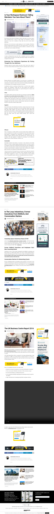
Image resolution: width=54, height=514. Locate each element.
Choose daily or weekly (7, 498)
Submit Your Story (11, 508)
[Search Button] (5, 1)
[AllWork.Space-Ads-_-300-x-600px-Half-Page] (43, 352)
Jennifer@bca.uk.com (12, 428)
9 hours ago (27, 303)
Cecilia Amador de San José (10, 19)
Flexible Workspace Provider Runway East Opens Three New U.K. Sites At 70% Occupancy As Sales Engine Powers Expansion (29, 477)
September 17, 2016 (17, 218)
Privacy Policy (20, 508)
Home (5, 12)
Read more (6, 201)
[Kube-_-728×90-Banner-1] (27, 10)
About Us (28, 508)
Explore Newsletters (50, 1)
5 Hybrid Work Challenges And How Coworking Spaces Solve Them (29, 302)
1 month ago (12, 196)
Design (7, 166)
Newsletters (15, 508)
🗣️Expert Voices (7, 5)
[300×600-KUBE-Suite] (43, 38)
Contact (31, 508)
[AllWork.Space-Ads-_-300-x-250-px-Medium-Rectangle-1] (43, 216)
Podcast (44, 508)
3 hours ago (12, 313)
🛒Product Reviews (14, 5)
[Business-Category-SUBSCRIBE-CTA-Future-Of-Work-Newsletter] (19, 161)
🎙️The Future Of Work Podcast (31, 5)
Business (7, 12)
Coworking (7, 282)
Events (47, 508)
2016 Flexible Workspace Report (10, 350)
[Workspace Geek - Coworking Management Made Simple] (19, 52)
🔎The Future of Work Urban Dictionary (43, 5)
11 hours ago (27, 307)
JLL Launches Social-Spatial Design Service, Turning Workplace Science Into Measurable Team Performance (11, 194)
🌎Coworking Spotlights (21, 5)
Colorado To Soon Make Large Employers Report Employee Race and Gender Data (29, 482)
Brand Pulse (41, 508)
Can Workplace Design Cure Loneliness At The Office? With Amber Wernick (29, 191)
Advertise (7, 508)
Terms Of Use (24, 508)
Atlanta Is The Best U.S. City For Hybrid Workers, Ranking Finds (29, 311)
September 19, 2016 (17, 19)
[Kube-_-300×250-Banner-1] (19, 122)
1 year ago (27, 197)
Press (6, 191)
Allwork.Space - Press (8, 196)
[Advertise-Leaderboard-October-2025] (19, 448)
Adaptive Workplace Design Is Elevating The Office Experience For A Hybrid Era (29, 186)
